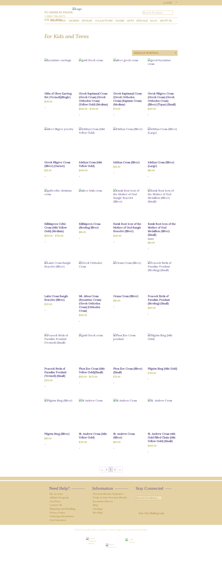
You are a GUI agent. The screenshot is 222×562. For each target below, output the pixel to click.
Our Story (55, 501)
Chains (119, 20)
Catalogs (98, 508)
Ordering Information (62, 516)
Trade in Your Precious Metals (110, 497)
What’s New (58, 20)
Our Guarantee (58, 520)
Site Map (98, 512)
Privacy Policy (57, 512)
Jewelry (87, 20)
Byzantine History (103, 501)
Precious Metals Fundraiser (108, 493)
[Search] (165, 498)
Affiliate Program (59, 497)
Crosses (74, 20)
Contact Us (56, 505)
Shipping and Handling (62, 508)
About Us (166, 20)
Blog (153, 20)
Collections (104, 20)
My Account (56, 493)
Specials (142, 20)
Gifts (130, 20)
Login (167, 2)
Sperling (143, 530)
